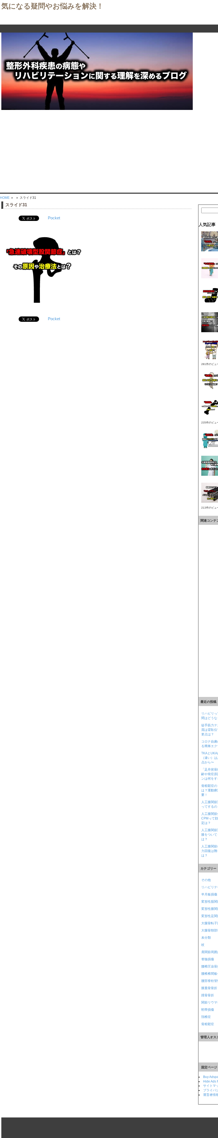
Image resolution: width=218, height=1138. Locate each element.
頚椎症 (206, 1017)
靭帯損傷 (207, 1010)
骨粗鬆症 (207, 1024)
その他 (206, 880)
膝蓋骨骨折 (209, 988)
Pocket (54, 218)
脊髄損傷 (207, 959)
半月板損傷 (209, 894)
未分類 (206, 937)
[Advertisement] (109, 150)
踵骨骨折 (207, 995)
